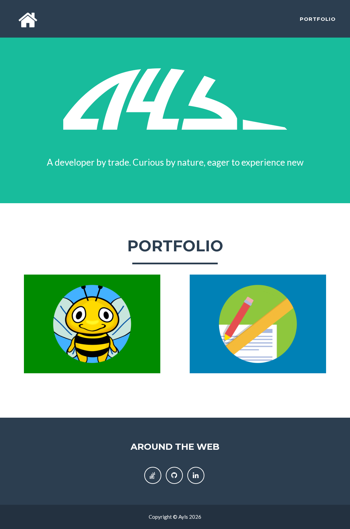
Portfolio (318, 19)
